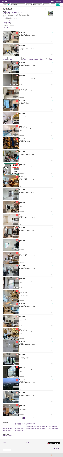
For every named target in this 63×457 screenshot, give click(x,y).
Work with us (4, 442)
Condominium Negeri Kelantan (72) (20, 430)
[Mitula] (5, 1)
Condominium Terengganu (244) (19, 428)
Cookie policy (22, 454)
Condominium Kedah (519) (53, 426)
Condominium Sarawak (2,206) (53, 423)
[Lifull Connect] (55, 455)
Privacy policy (28, 454)
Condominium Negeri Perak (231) (31, 428)
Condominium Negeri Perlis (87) (8, 430)
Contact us (27, 442)
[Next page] (34, 418)
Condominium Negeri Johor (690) (42, 426)
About (3, 443)
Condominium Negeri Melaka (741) (31, 426)
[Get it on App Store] (57, 443)
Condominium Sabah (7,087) (7, 423)
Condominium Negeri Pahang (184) (42, 428)
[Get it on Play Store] (50, 443)
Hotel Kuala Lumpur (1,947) (7, 435)
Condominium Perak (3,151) (41, 423)
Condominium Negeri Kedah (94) (53, 428)
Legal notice (16, 454)
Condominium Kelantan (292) (7, 428)
